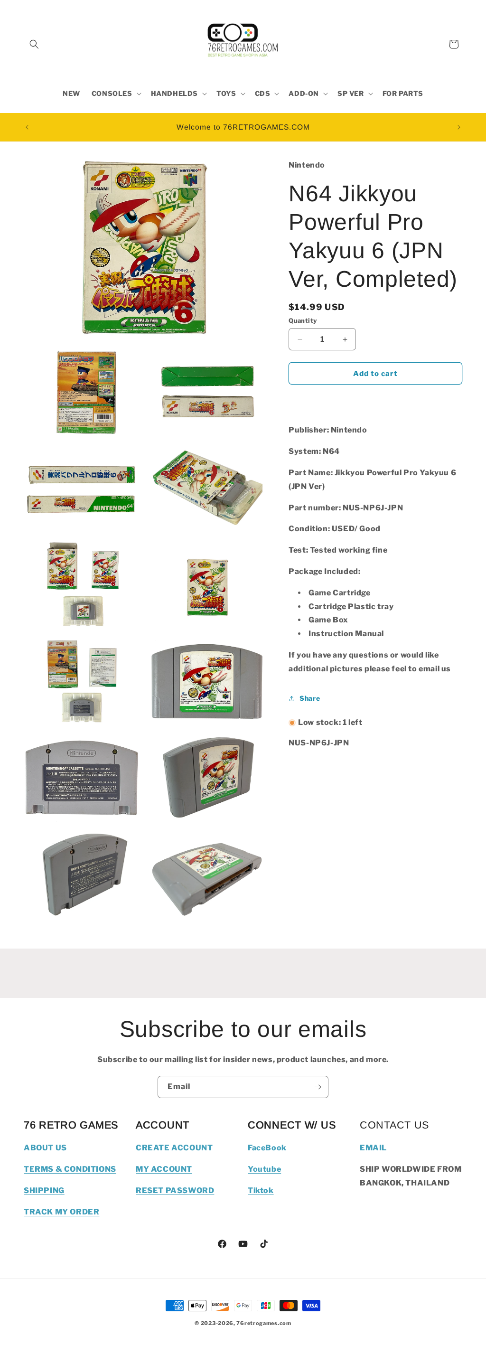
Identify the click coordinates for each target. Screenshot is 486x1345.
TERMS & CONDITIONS (70, 1169)
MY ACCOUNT (164, 1169)
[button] (34, 44)
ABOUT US (45, 1147)
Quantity (303, 320)
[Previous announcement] (27, 127)
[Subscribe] (317, 1087)
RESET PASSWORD (175, 1190)
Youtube (264, 1169)
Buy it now (375, 400)
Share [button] (309, 698)
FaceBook (267, 1147)
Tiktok (261, 1190)
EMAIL (373, 1147)
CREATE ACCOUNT (174, 1147)
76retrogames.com (263, 1323)
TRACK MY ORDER (61, 1211)
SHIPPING (44, 1190)
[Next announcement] (459, 127)
